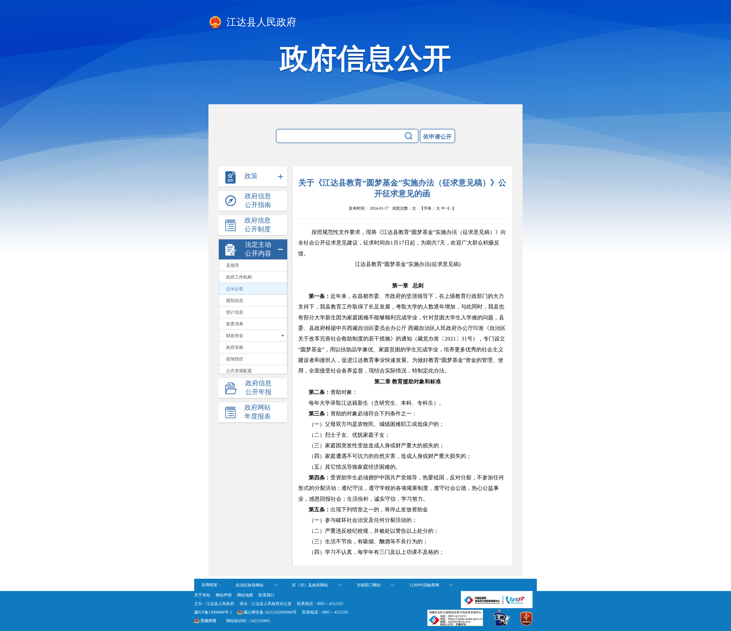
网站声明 (224, 595)
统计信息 (234, 312)
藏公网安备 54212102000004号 (270, 612)
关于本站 (202, 595)
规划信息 (234, 300)
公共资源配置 (239, 370)
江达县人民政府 (260, 22)
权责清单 (234, 324)
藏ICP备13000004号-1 (213, 612)
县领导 (232, 265)
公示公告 (234, 289)
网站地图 (245, 595)
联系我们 (266, 595)
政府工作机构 (239, 277)
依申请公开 (437, 136)
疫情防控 (234, 359)
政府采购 (234, 347)
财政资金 (234, 335)
